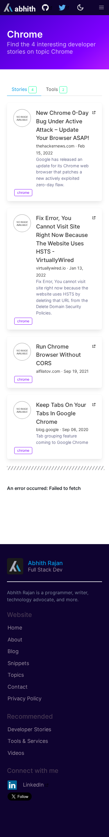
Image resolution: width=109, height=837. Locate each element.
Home (15, 628)
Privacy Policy (25, 698)
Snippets (18, 663)
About (15, 639)
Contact (18, 687)
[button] (101, 7)
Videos (16, 753)
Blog (13, 651)
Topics (16, 675)
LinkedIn (33, 785)
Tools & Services (28, 741)
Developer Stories (29, 729)
